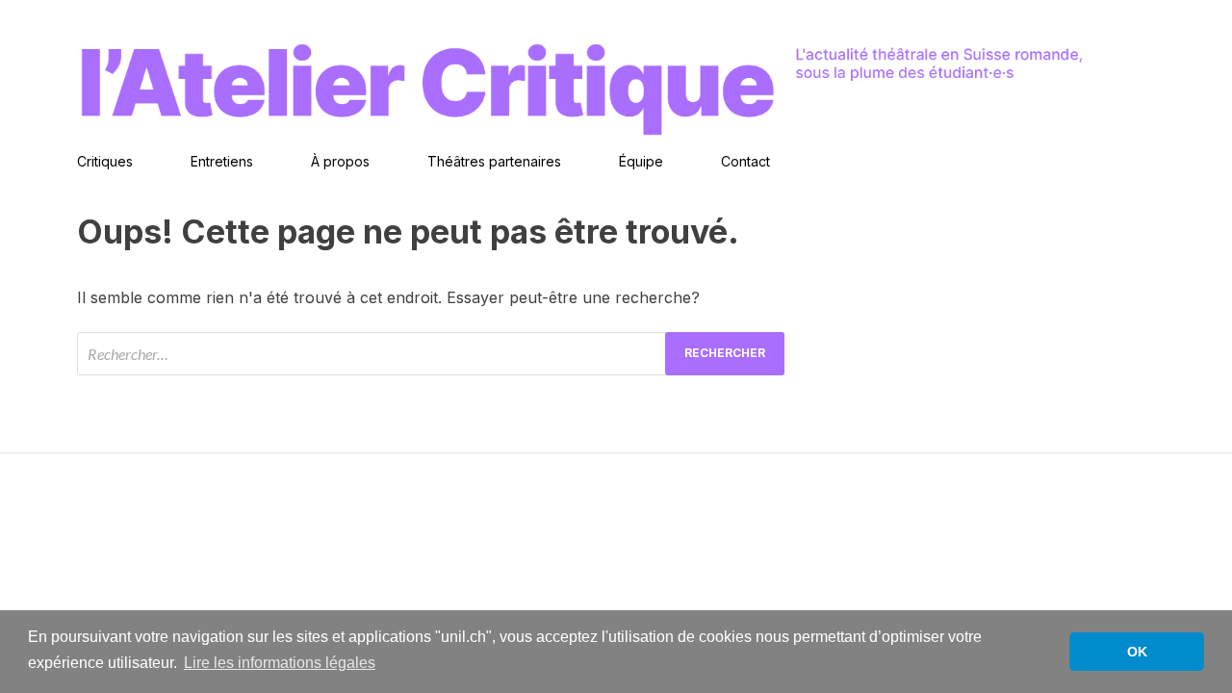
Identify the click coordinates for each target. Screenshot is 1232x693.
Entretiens (222, 161)
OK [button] (1137, 651)
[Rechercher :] (430, 353)
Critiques (105, 161)
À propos (340, 161)
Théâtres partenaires (494, 161)
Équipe (641, 161)
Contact (745, 161)
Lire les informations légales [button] (279, 662)
